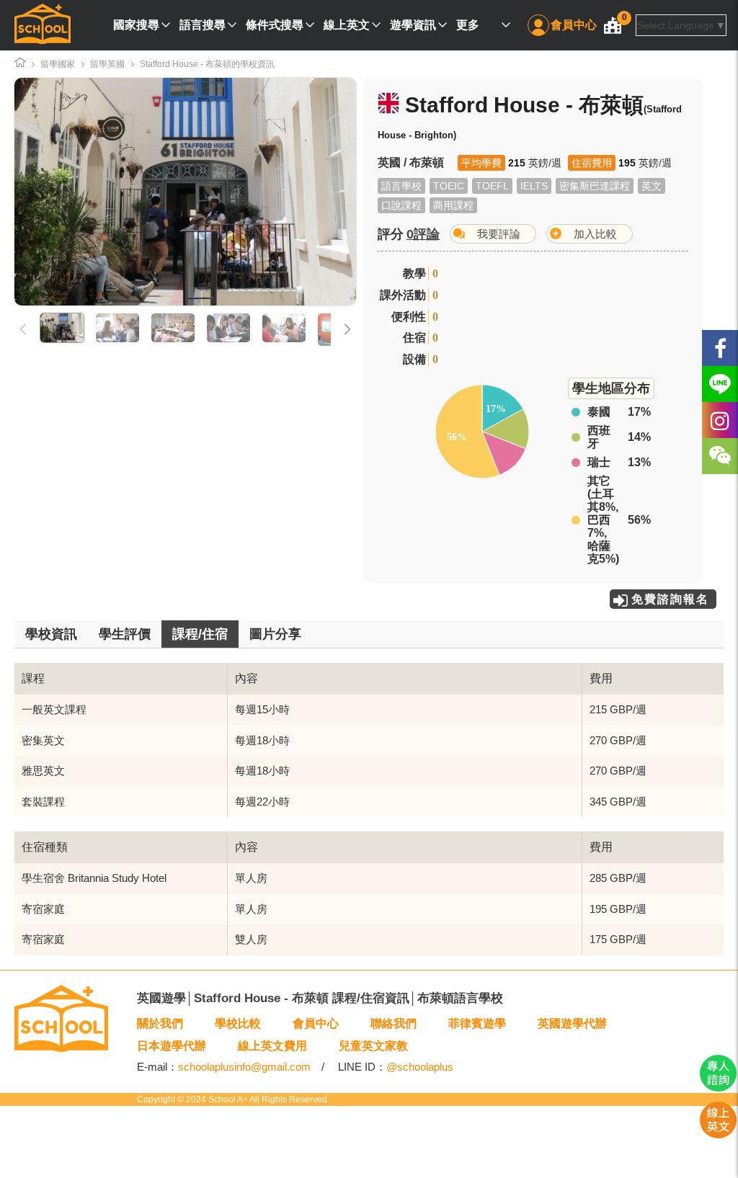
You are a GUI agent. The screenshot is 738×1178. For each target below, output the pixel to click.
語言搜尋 (202, 25)
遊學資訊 (413, 25)
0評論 (423, 234)
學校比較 (238, 1023)
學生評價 (125, 634)
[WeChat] (720, 456)
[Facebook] (720, 348)
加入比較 (595, 234)
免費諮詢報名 (670, 599)
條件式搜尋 (274, 25)
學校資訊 (51, 634)
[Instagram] (720, 420)
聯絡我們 (393, 1023)
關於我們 (160, 1023)
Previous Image (68, 191)
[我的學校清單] (612, 25)
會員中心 (574, 25)
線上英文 (347, 25)
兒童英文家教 (373, 1046)
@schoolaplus (419, 1067)
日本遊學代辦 (171, 1046)
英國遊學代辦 (572, 1023)
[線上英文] (718, 1135)
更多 (467, 25)
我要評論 (498, 234)
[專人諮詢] (718, 1088)
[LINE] (720, 384)
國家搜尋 (136, 25)
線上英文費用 (272, 1046)
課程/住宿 (200, 634)
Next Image (302, 191)
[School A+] (42, 25)
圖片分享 (275, 634)
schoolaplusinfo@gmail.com (244, 1067)
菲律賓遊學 (477, 1023)
